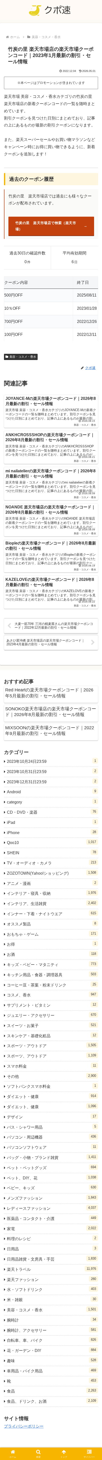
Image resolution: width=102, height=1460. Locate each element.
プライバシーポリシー (24, 1426)
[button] (91, 929)
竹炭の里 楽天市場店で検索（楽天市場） (45, 226)
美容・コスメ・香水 (22, 357)
